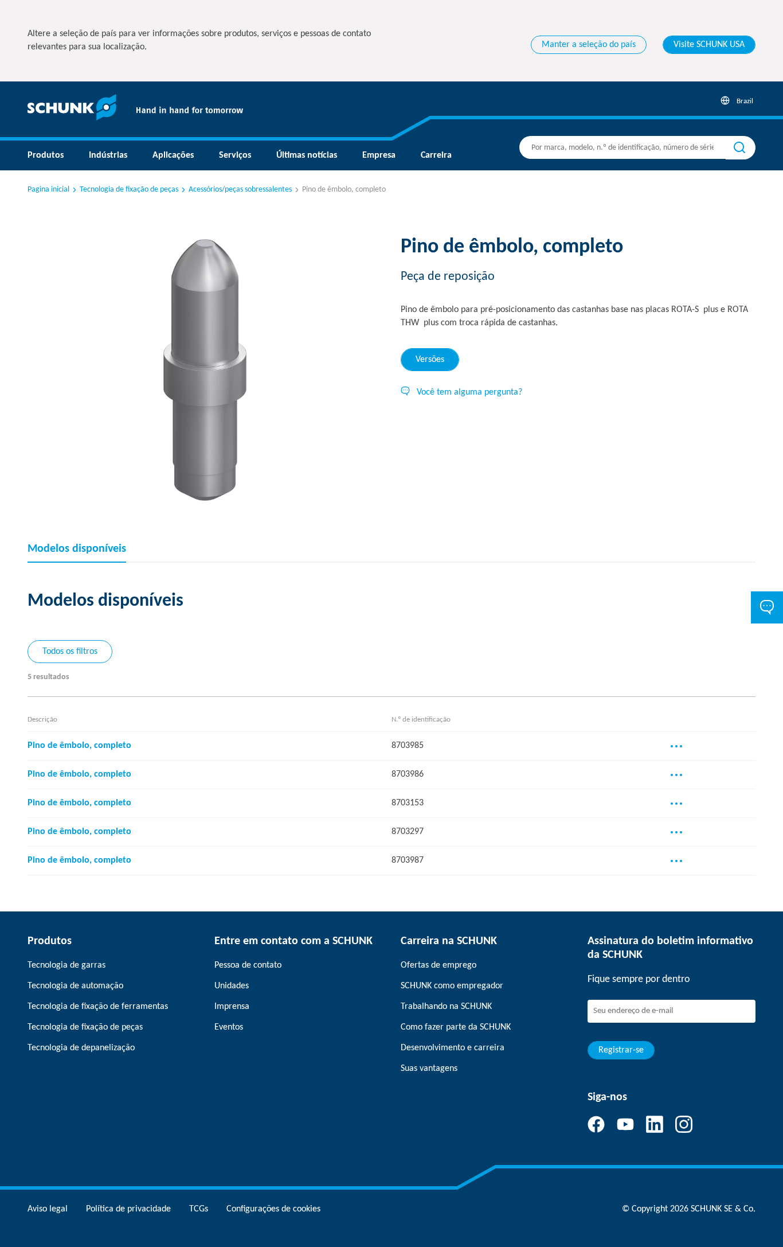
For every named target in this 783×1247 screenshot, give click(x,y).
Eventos (228, 1027)
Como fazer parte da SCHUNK (456, 1027)
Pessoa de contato (247, 965)
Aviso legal (48, 1209)
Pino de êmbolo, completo (79, 745)
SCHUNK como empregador (452, 986)
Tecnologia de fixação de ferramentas (98, 1006)
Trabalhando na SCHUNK (446, 1006)
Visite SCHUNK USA (709, 44)
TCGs (198, 1209)
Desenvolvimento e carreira (452, 1048)
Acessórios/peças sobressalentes (240, 189)
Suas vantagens (429, 1068)
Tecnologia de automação (75, 986)
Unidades (231, 986)
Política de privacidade (128, 1209)
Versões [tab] (430, 359)
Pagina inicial (48, 189)
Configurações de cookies (273, 1209)
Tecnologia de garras (66, 965)
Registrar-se (621, 1050)
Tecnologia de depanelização (81, 1048)
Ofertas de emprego (438, 965)
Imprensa (231, 1006)
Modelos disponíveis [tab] (77, 549)
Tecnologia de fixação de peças (129, 189)
